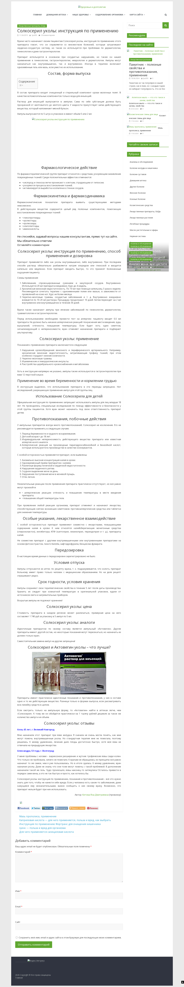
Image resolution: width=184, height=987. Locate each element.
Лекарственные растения (140, 59)
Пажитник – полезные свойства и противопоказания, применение (145, 69)
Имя (18, 891)
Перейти (54, 245)
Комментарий (23, 851)
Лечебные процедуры (139, 224)
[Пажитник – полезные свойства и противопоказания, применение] (148, 51)
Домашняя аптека (56, 14)
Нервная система (138, 236)
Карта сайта (136, 14)
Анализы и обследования (141, 162)
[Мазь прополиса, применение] (142, 126)
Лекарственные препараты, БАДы (32, 26)
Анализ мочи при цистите (148, 264)
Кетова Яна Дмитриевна (95, 794)
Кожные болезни (137, 199)
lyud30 (34, 35)
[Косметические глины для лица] (142, 114)
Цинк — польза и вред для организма (42, 828)
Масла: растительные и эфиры (144, 230)
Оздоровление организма (109, 14)
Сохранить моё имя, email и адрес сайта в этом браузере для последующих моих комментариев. (70, 937)
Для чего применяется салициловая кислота (46, 831)
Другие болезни (137, 186)
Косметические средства (141, 205)
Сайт (17, 922)
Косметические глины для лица (147, 117)
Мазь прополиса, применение (37, 816)
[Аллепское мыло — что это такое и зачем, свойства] (147, 97)
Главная (37, 14)
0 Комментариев (48, 35)
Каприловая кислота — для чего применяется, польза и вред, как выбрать (65, 820)
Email (18, 906)
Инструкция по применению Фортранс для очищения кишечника (60, 824)
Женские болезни (138, 193)
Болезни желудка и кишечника (144, 168)
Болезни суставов (138, 174)
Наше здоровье (80, 14)
